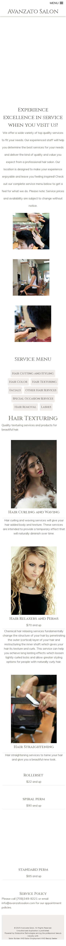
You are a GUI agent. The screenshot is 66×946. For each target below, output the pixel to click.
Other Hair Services (40, 390)
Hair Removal (25, 407)
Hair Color (18, 382)
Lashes (46, 407)
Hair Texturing (44, 382)
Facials (15, 390)
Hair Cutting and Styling (33, 373)
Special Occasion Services (33, 399)
